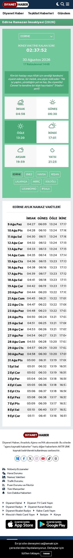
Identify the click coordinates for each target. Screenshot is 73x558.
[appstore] (21, 524)
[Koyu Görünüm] (57, 4)
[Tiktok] (49, 458)
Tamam (46, 554)
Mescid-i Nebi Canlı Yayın (20, 514)
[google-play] (52, 524)
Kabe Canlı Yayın (45, 510)
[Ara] (62, 4)
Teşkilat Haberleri (41, 13)
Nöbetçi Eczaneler (18, 469)
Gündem (64, 13)
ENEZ (29, 174)
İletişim (44, 514)
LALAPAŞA (21, 181)
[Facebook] (24, 458)
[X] (30, 458)
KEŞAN (55, 174)
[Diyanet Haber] (15, 4)
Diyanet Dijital (14, 503)
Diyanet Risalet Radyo (18, 510)
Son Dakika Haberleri (19, 493)
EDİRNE (17, 174)
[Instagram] (37, 458)
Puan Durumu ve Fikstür (20, 485)
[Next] (17, 458)
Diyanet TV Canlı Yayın (40, 503)
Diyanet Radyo (14, 507)
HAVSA (42, 174)
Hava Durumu (15, 473)
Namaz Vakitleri (16, 477)
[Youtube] (43, 458)
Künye (57, 514)
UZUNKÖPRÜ (29, 189)
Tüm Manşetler (16, 489)
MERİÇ (36, 181)
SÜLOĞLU (50, 181)
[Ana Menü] (67, 4)
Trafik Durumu (15, 481)
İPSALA (46, 189)
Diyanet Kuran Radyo (40, 507)
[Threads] (56, 458)
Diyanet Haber (13, 13)
